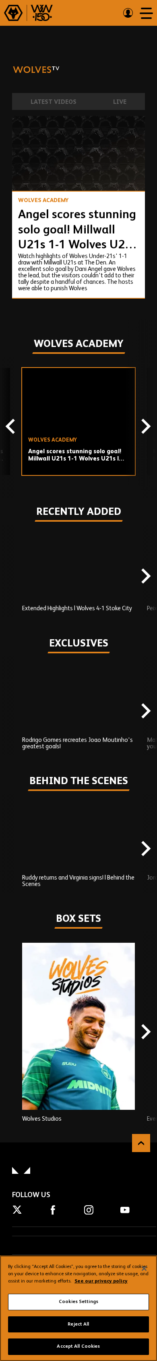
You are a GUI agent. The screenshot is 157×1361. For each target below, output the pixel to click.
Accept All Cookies (78, 1346)
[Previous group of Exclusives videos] (12, 711)
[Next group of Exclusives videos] (145, 711)
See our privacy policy (101, 1281)
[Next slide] (145, 427)
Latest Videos (53, 102)
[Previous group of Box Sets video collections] (12, 1032)
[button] (26, 177)
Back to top (141, 1143)
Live (119, 102)
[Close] (144, 1268)
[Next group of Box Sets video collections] (145, 1032)
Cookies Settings (78, 1301)
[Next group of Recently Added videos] (145, 577)
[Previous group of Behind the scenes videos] (12, 849)
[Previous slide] (12, 427)
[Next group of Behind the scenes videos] (145, 849)
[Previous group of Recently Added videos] (12, 577)
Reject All (78, 1324)
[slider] (78, 163)
